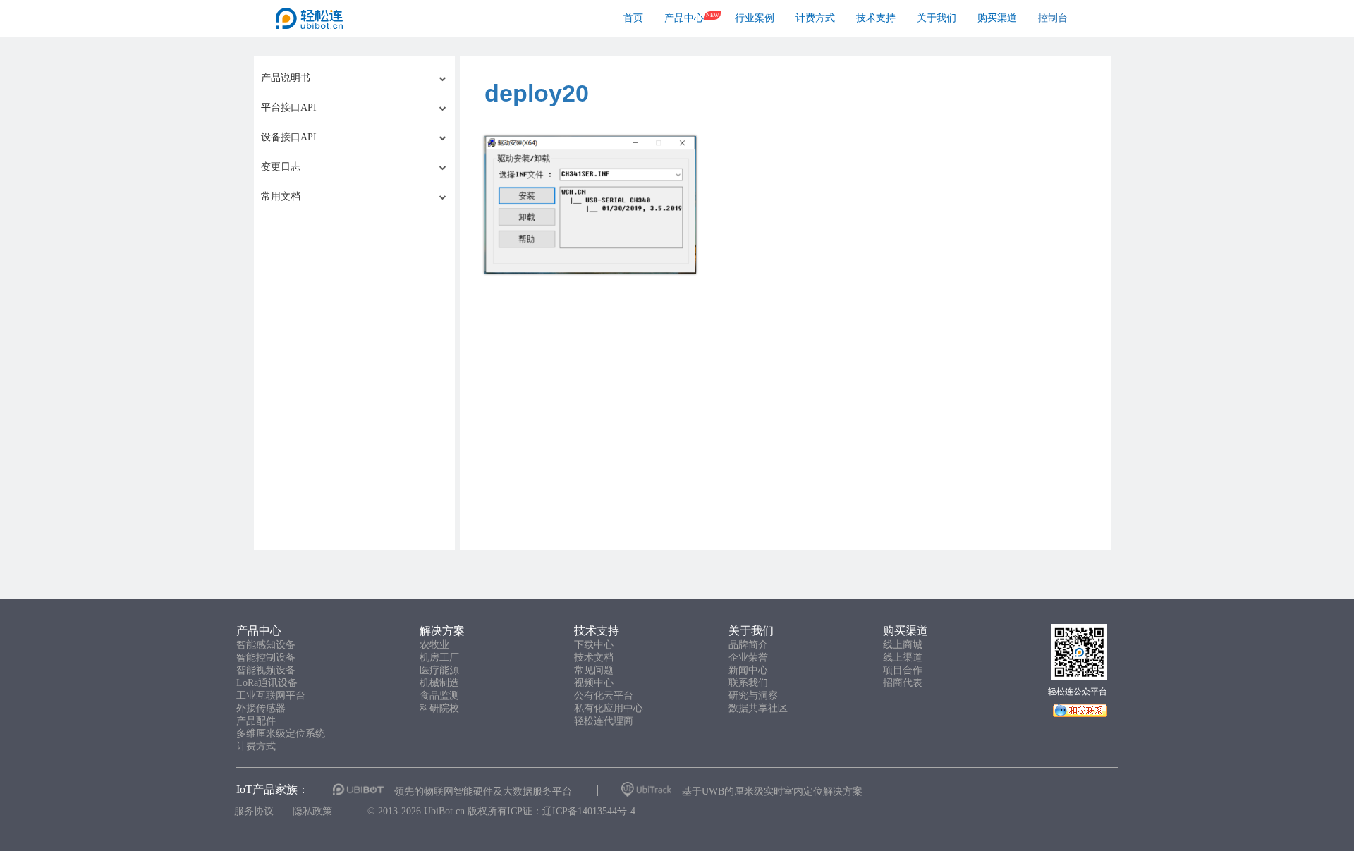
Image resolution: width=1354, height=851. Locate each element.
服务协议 (254, 811)
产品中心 (684, 18)
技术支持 (876, 18)
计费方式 (815, 18)
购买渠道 (997, 18)
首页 (633, 18)
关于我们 (936, 18)
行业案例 (754, 18)
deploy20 (536, 93)
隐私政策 (312, 811)
